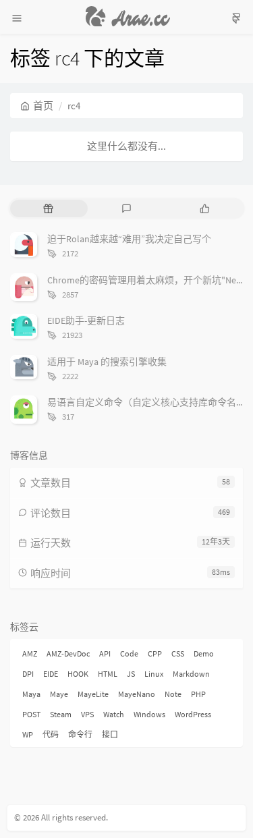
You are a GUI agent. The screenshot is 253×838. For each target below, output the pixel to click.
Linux (153, 674)
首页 (43, 105)
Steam (61, 714)
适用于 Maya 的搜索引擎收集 (107, 362)
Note (173, 694)
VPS (87, 714)
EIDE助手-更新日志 (86, 320)
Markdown (191, 674)
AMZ (29, 653)
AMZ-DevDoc (68, 653)
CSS (177, 653)
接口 (110, 734)
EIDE (50, 674)
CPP (155, 653)
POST (31, 714)
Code (129, 653)
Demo (204, 653)
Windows (149, 714)
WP (27, 734)
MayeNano (136, 694)
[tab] (48, 208)
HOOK (77, 674)
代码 (51, 734)
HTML (107, 674)
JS (131, 674)
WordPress (193, 714)
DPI (28, 674)
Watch (113, 714)
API (105, 653)
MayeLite (93, 694)
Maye (59, 694)
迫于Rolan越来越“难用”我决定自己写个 (129, 239)
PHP (198, 694)
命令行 (80, 734)
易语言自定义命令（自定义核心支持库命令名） (146, 402)
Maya (31, 694)
